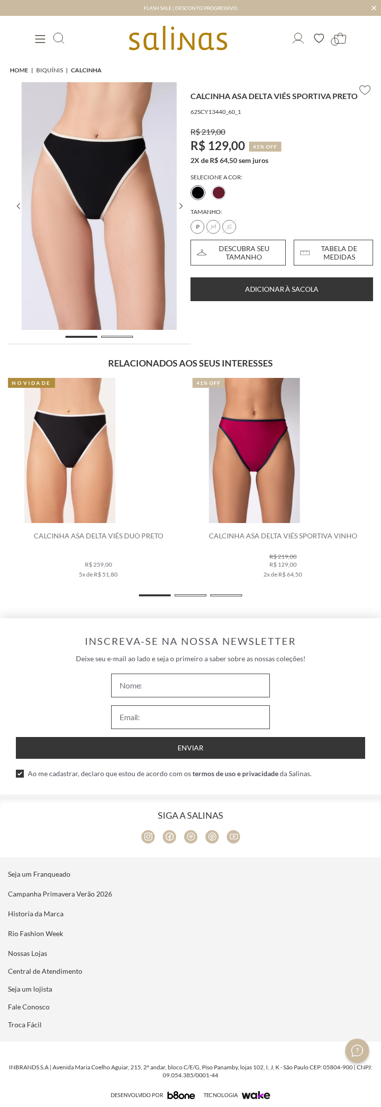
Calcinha (86, 70)
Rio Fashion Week (35, 933)
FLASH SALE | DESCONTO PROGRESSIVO (190, 8)
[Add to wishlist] (365, 90)
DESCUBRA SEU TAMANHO (244, 252)
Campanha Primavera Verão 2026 (60, 894)
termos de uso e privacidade (235, 773)
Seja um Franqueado (39, 874)
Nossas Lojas (27, 953)
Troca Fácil (25, 1024)
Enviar (190, 747)
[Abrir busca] (58, 38)
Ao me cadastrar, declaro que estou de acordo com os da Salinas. (170, 773)
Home (19, 70)
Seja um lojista (30, 989)
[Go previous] (18, 206)
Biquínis (49, 70)
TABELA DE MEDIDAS (339, 252)
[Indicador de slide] (81, 337)
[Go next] (180, 206)
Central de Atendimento (45, 971)
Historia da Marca (36, 913)
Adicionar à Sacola (281, 289)
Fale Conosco (29, 1006)
